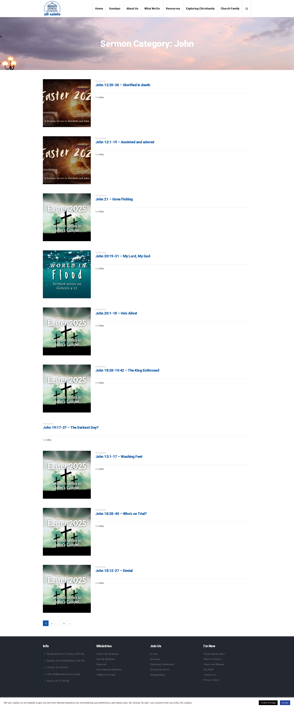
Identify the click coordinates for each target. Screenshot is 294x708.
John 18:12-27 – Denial (114, 571)
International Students (109, 669)
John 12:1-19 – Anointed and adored (124, 142)
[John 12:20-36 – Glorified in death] (67, 103)
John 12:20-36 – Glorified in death (122, 85)
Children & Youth (105, 674)
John (101, 97)
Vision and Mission (214, 664)
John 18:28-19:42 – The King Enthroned (127, 370)
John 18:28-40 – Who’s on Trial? (121, 514)
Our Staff (209, 669)
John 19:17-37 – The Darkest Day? (70, 427)
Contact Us (210, 674)
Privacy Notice (212, 679)
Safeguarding (157, 674)
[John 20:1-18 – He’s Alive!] (67, 331)
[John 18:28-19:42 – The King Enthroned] (67, 388)
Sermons (155, 659)
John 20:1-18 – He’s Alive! (116, 313)
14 (63, 623)
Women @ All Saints (107, 653)
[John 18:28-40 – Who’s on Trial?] (67, 532)
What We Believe (213, 659)
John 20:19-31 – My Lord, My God (122, 256)
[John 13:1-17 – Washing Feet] (67, 475)
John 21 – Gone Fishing (114, 199)
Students (101, 664)
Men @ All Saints (105, 659)
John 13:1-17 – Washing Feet (119, 456)
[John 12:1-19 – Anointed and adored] (67, 160)
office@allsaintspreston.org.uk (63, 674)
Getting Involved (159, 669)
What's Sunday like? (214, 653)
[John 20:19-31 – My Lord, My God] (67, 274)
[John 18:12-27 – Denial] (67, 589)
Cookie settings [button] (268, 702)
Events (154, 653)
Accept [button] (285, 702)
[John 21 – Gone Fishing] (67, 217)
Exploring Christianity (162, 664)
